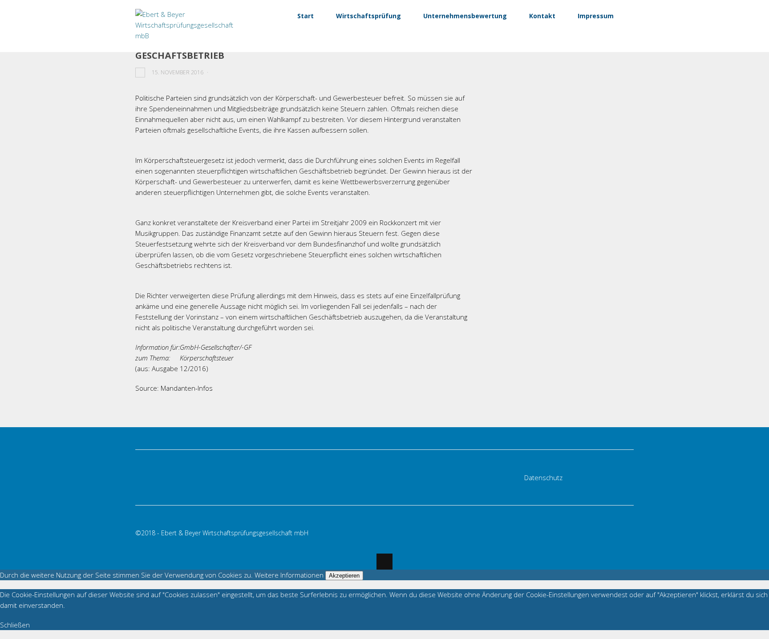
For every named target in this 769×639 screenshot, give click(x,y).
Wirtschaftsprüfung (368, 16)
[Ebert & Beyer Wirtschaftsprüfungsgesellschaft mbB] (190, 35)
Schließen (15, 624)
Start (305, 16)
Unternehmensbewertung (465, 16)
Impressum (596, 16)
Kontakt (542, 16)
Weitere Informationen (289, 574)
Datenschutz (543, 477)
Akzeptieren (344, 575)
